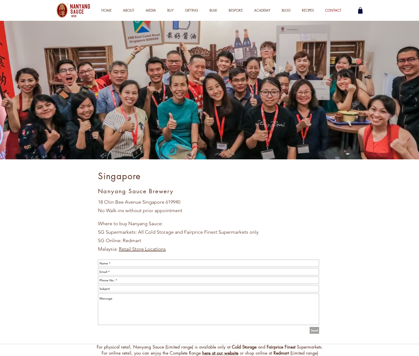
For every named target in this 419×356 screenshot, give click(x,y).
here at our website (220, 353)
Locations (155, 249)
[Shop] (360, 10)
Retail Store (132, 249)
